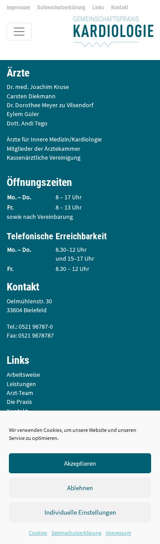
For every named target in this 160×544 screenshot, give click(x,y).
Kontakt (119, 7)
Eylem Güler (23, 114)
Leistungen (21, 384)
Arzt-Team (20, 393)
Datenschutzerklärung (76, 532)
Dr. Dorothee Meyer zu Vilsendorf (50, 105)
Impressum (118, 532)
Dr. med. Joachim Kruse (38, 87)
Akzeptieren (80, 463)
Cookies (38, 532)
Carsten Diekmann (31, 96)
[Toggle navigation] (19, 31)
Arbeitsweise (23, 375)
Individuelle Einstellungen (80, 512)
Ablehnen (80, 488)
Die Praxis (19, 402)
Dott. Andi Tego (27, 123)
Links (98, 7)
